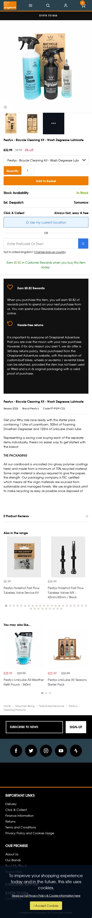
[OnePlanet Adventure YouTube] (61, 751)
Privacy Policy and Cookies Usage (29, 833)
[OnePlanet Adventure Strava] (76, 751)
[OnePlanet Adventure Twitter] (31, 751)
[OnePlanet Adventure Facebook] (16, 751)
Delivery (11, 804)
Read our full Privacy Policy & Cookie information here (46, 895)
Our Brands (13, 860)
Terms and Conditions (20, 827)
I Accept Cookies (46, 905)
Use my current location (47, 222)
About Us (11, 854)
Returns (10, 821)
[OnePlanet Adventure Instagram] (46, 751)
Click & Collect (16, 810)
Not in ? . (35, 252)
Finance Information (19, 815)
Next (84, 576)
